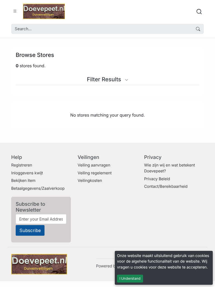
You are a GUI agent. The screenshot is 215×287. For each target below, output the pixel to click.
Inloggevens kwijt (27, 173)
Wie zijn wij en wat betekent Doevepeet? (169, 168)
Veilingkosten (90, 180)
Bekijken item (23, 180)
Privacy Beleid (157, 179)
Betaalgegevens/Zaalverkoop (38, 188)
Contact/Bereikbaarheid (166, 186)
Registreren (21, 165)
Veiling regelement (94, 173)
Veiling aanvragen (94, 165)
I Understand (130, 278)
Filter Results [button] (105, 79)
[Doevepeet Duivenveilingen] (44, 11)
